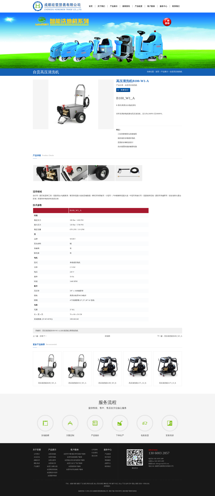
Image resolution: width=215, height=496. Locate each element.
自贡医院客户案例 (75, 466)
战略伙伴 (37, 460)
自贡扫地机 (52, 457)
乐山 (120, 483)
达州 (126, 483)
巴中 (130, 483)
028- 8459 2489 (158, 459)
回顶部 (107, 336)
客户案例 (151, 6)
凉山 (95, 483)
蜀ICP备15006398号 (115, 491)
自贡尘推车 (52, 460)
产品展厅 (37, 466)
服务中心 (163, 6)
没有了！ (43, 336)
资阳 (136, 483)
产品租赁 (138, 6)
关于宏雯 (37, 450)
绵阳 (74, 483)
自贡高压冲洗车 (52, 472)
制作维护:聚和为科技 (130, 491)
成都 (71, 483)
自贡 (91, 483)
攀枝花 (106, 483)
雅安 (101, 483)
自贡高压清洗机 (176, 72)
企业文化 (37, 457)
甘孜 (140, 483)
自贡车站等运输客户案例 (74, 469)
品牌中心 (108, 463)
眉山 (133, 483)
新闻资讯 (126, 6)
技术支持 (108, 457)
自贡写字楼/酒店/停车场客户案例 (74, 454)
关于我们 (101, 6)
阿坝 (88, 483)
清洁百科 (95, 456)
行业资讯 (95, 453)
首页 (91, 6)
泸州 (109, 483)
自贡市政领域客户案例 (74, 457)
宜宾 (98, 483)
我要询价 (123, 90)
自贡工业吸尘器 (52, 466)
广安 (123, 483)
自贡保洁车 (52, 463)
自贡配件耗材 (52, 476)
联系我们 (176, 6)
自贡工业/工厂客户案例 (74, 463)
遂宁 (113, 483)
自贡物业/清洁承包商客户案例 (74, 460)
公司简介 (37, 454)
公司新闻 (95, 449)
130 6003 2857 (159, 453)
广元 (81, 483)
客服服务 (108, 460)
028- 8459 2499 (159, 461)
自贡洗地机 (52, 454)
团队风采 (37, 463)
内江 (116, 483)
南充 (84, 483)
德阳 (78, 483)
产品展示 (113, 6)
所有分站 (146, 483)
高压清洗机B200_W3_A (173, 336)
